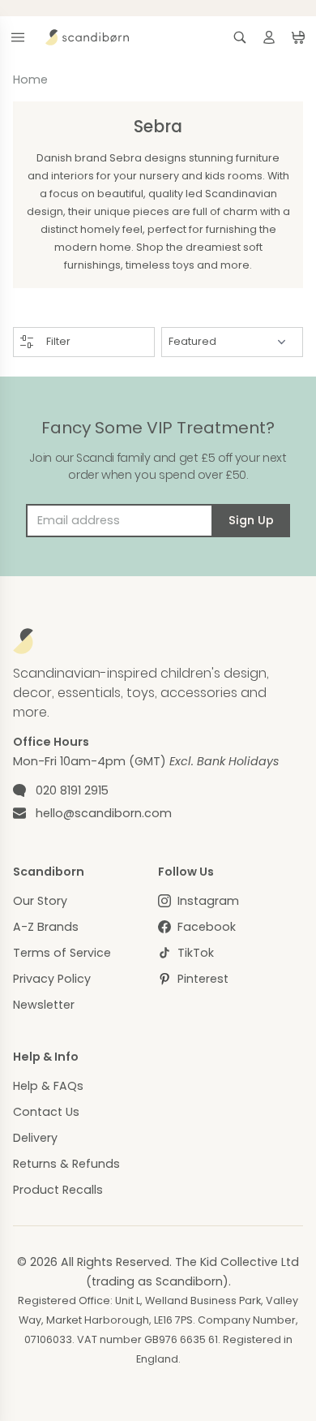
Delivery (35, 1138)
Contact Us (46, 1112)
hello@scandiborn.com (104, 813)
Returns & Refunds (66, 1164)
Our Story (40, 901)
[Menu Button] (18, 37)
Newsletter (44, 1005)
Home (30, 79)
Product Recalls (58, 1190)
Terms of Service (62, 953)
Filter (58, 341)
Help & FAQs (48, 1086)
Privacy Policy (52, 979)
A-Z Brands (46, 927)
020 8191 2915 (72, 790)
